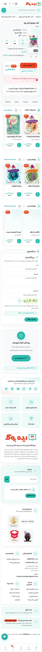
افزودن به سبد (27, 65)
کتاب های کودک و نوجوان (25, 17)
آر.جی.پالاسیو (35, 236)
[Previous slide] (20, 110)
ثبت (7, 479)
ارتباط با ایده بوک (14, 593)
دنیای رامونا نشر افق (34, 186)
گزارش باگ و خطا (33, 600)
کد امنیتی (35, 291)
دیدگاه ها (8, 102)
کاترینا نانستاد (16, 140)
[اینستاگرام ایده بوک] (24, 389)
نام (37, 265)
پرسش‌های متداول (32, 589)
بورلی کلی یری (34, 140)
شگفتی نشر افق (35, 233)
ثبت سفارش (30, 495)
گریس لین (17, 236)
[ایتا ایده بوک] (12, 389)
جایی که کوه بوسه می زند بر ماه (12, 233)
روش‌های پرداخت (14, 562)
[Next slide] (16, 110)
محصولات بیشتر (8, 110)
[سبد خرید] (5, 4)
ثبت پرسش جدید (19, 358)
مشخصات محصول (27, 71)
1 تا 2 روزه (5, 55)
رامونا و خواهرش (16, 186)
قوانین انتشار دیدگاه (16, 306)
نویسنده (25, 102)
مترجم (17, 102)
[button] (36, 57)
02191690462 (30, 559)
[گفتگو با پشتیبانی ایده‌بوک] (5, 637)
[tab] (36, 647)
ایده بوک (38, 17)
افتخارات (17, 600)
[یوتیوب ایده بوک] (18, 389)
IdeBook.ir (26, 634)
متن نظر (36, 274)
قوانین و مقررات (33, 593)
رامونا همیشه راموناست (33, 137)
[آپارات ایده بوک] (6, 389)
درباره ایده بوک (15, 589)
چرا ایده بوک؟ (16, 596)
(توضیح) (24, 52)
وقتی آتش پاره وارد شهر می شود (12, 137)
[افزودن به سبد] (38, 145)
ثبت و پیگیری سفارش (13, 559)
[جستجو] (4, 10)
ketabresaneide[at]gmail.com (27, 576)
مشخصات (35, 102)
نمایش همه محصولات (10, 159)
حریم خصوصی (33, 596)
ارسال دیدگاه (31, 319)
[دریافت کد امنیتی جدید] (19, 300)
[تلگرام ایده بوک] (30, 389)
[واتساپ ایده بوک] (36, 389)
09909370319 (30, 562)
